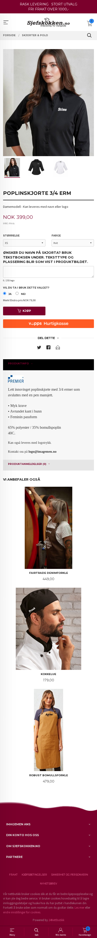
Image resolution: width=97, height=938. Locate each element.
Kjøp (27, 311)
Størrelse (11, 235)
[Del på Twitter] (39, 348)
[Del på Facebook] (48, 348)
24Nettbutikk (56, 920)
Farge (56, 235)
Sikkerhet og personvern (69, 874)
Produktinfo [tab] (18, 363)
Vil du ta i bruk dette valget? (26, 287)
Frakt (13, 874)
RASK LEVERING (34, 4)
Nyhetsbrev (48, 883)
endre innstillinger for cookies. (22, 912)
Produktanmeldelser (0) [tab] (27, 464)
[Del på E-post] (58, 348)
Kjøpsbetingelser (34, 874)
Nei (23, 294)
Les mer (79, 908)
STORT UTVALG (64, 4)
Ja (10, 294)
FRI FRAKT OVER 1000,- (48, 9)
